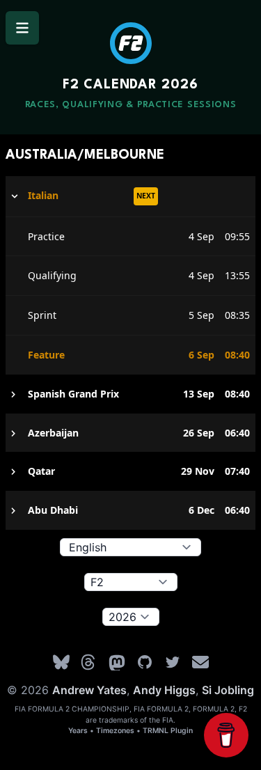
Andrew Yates (89, 690)
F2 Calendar (130, 85)
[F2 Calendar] (131, 43)
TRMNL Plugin (168, 730)
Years (78, 730)
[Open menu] (22, 28)
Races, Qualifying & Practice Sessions (131, 104)
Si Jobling (228, 690)
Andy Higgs (164, 690)
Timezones (115, 730)
